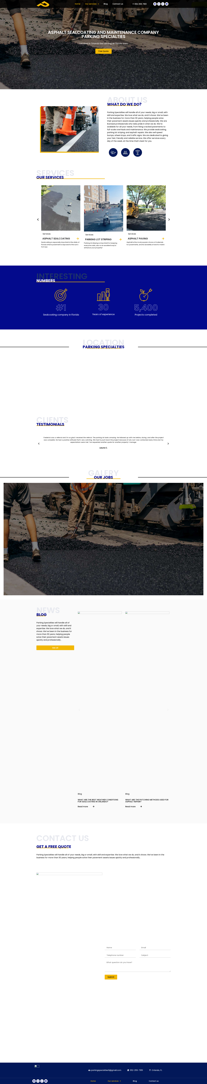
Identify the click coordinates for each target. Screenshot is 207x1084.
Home (77, 4)
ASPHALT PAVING (138, 238)
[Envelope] (166, 4)
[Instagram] (159, 4)
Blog (106, 4)
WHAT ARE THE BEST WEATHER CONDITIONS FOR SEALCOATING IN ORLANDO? (98, 800)
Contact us (117, 4)
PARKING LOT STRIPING (98, 239)
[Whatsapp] (162, 4)
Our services (91, 4)
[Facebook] (155, 4)
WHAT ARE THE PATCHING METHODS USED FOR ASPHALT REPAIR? (146, 800)
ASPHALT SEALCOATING (56, 238)
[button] (139, 4)
